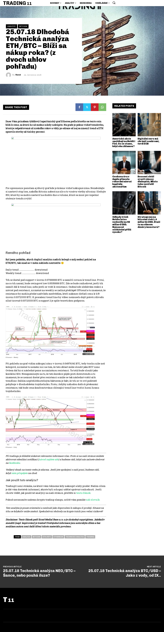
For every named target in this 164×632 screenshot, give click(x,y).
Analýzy (11, 26)
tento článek (83, 492)
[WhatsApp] (102, 107)
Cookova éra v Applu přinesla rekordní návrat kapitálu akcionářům (122, 181)
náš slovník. (93, 499)
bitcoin (36, 537)
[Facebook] (79, 107)
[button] (113, 2)
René (18, 75)
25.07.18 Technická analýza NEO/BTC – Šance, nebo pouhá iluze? (39, 573)
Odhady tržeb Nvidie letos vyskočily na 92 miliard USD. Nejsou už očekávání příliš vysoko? (121, 225)
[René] (9, 74)
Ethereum (58, 537)
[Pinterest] (95, 107)
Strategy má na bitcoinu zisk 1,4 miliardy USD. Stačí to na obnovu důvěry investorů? (149, 222)
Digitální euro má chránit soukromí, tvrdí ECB (148, 141)
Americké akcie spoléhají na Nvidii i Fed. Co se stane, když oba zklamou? (123, 142)
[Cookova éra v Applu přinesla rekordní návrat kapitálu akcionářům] (124, 162)
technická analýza (75, 537)
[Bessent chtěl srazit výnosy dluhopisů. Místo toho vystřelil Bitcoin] (149, 162)
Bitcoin (23, 26)
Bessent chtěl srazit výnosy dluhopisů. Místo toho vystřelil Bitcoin (148, 181)
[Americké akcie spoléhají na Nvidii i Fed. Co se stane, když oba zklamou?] (124, 124)
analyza (26, 537)
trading (90, 537)
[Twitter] (87, 107)
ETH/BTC (47, 537)
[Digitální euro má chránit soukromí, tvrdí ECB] (149, 124)
